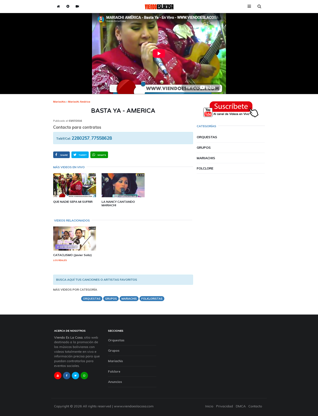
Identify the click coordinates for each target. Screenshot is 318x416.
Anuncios (115, 382)
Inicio (209, 406)
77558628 (101, 138)
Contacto (255, 406)
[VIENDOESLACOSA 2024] (159, 6)
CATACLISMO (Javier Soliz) (72, 255)
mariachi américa (79, 101)
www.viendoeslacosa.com (134, 406)
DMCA (241, 406)
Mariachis (59, 101)
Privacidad (224, 406)
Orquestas (207, 137)
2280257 (81, 138)
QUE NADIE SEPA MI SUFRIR (73, 201)
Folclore (205, 168)
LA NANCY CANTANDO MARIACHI (118, 203)
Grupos (204, 147)
